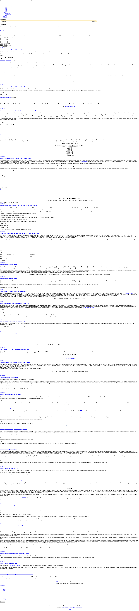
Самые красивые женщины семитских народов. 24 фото (13, 480)
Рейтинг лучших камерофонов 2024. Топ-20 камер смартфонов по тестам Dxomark (20, 110)
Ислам (6, 15)
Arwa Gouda (24, 497)
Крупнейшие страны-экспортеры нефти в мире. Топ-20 (13, 72)
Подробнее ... (2, 47)
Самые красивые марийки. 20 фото (8, 264)
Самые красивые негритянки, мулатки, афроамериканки (71, 579)
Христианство (7, 13)
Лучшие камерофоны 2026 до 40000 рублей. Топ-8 (12, 49)
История (67, 607)
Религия (4, 12)
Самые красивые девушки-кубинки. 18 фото (10, 394)
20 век (6, 10)
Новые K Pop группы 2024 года (88, 307)
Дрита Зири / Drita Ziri (57, 328)
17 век (6, 7)
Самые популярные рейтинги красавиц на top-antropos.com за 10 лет (16, 574)
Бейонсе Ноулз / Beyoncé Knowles (62, 581)
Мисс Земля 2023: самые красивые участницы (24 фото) (13, 321)
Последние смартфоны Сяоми (70, 106)
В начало (4, 589)
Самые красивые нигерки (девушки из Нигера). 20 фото (13, 429)
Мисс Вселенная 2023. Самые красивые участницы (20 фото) (14, 349)
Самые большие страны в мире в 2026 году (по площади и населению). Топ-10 (18, 191)
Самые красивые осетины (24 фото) (8, 563)
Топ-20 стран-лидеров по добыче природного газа (12, 30)
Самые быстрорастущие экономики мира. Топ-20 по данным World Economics (18, 205)
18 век (6, 8)
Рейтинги (4, 3)
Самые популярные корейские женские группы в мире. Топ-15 (15, 303)
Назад (4, 590)
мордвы (26, 266)
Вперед (4, 598)
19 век (6, 9)
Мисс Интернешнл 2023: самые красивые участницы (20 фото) (15, 362)
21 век (6, 11)
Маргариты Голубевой (129, 293)
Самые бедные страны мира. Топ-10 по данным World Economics (15, 137)
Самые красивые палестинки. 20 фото (9, 333)
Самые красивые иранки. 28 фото (8, 449)
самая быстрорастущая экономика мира (18, 182)
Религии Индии (8, 14)
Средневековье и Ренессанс (10, 6)
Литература (5, 17)
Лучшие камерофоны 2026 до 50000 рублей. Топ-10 (12, 86)
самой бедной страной (84, 161)
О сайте (69, 609)
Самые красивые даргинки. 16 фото (9, 468)
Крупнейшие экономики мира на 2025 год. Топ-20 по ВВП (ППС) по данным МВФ (20, 233)
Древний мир (7, 5)
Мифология (5, 16)
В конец (4, 599)
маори (81, 410)
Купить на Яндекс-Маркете (5, 60)
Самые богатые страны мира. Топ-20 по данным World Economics (16, 158)
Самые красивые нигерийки (70, 358)
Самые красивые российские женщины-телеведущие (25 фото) (15, 553)
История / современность (7, 4)
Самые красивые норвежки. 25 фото (9, 377)
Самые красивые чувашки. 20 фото (8, 505)
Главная (4, 2)
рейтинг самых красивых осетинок (16, 565)
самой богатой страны (99, 140)
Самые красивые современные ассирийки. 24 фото (12, 525)
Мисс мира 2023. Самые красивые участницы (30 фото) (13, 291)
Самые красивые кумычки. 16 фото (8, 278)
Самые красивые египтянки (70, 501)
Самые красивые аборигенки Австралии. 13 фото (12, 408)
